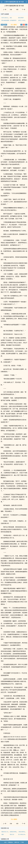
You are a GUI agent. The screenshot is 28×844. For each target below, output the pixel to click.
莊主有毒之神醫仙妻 (23, 834)
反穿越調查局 (13, 20)
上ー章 (4, 9)
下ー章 (23, 9)
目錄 (11, 9)
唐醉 (2, 834)
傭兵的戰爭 (21, 17)
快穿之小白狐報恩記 (23, 20)
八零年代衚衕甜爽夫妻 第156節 (14, 2)
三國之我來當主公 (22, 831)
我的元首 (12, 834)
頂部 (23, 842)
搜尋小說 (17, 842)
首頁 (5, 842)
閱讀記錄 (10, 842)
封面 (17, 9)
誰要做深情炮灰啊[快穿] (15, 831)
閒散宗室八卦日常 (5, 831)
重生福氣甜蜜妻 (5, 20)
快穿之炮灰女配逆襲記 (6, 17)
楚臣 (11, 17)
